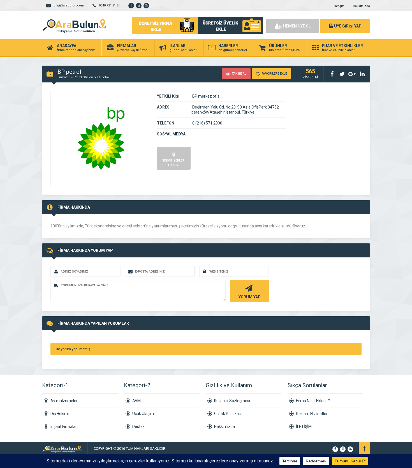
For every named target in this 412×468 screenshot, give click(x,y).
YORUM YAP (250, 297)
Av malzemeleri (64, 400)
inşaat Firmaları (64, 426)
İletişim (339, 6)
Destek (138, 426)
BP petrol (103, 77)
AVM (136, 400)
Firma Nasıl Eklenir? (313, 400)
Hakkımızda (361, 6)
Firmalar (63, 77)
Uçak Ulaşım (143, 413)
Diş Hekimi (59, 413)
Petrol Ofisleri (83, 77)
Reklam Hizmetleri (312, 413)
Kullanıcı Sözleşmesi (232, 400)
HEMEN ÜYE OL (297, 26)
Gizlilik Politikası (228, 413)
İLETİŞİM (304, 426)
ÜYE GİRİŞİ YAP (348, 26)
